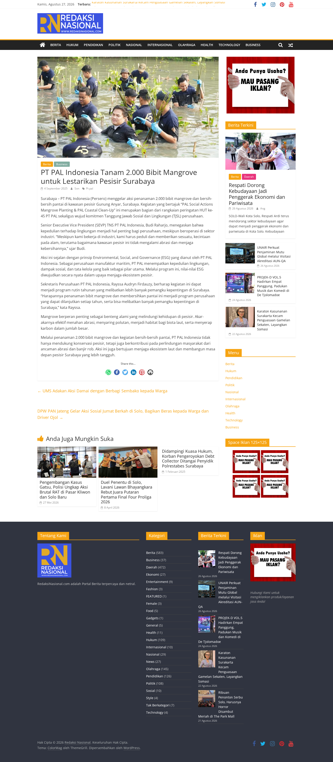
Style (149, 698)
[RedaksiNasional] (54, 545)
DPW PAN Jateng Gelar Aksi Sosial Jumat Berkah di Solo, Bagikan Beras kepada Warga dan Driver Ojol (123, 414)
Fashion (152, 589)
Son (77, 188)
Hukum (72, 45)
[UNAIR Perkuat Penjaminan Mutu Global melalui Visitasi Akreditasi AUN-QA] (240, 245)
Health (207, 45)
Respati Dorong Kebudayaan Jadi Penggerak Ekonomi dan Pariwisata (257, 194)
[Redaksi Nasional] (42, 45)
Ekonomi (152, 574)
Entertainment (157, 582)
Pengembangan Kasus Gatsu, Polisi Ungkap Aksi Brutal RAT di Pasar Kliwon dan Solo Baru (65, 489)
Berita (55, 45)
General (152, 625)
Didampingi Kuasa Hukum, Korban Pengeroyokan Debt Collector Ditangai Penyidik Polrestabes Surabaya (188, 458)
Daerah (249, 177)
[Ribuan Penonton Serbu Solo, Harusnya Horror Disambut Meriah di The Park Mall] (206, 700)
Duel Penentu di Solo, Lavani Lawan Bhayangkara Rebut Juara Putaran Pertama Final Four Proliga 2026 (126, 491)
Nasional (134, 45)
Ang (262, 208)
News (150, 661)
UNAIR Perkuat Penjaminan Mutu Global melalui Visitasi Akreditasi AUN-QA (274, 254)
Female (151, 603)
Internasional (160, 45)
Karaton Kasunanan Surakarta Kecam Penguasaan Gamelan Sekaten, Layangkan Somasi (158, 4)
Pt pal (89, 188)
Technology (229, 45)
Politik (115, 45)
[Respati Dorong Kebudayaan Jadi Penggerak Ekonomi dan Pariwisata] (260, 135)
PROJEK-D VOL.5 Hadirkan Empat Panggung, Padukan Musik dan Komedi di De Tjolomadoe (273, 286)
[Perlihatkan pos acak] (291, 45)
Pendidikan (93, 45)
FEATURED (154, 596)
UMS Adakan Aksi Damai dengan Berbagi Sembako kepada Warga (102, 390)
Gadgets (152, 618)
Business (253, 45)
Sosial (150, 690)
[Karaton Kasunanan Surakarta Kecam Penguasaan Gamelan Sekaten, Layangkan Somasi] (240, 309)
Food (149, 611)
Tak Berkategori (158, 705)
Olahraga (186, 45)
